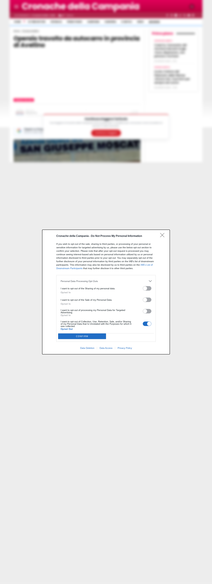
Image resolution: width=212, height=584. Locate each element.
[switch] (147, 288)
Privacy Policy (125, 348)
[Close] (163, 236)
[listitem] (106, 281)
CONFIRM (82, 336)
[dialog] (106, 292)
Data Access (106, 348)
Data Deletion (87, 348)
